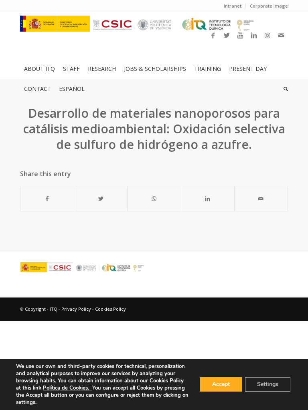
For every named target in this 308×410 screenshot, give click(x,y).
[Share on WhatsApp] (154, 198)
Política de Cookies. (67, 388)
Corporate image (269, 6)
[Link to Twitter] (227, 35)
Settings (267, 384)
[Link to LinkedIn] (254, 35)
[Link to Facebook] (213, 35)
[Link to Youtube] (240, 35)
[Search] (284, 89)
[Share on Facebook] (47, 198)
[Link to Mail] (281, 35)
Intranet (232, 6)
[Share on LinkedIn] (207, 198)
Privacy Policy (76, 309)
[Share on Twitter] (100, 198)
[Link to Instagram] (267, 35)
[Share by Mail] (261, 198)
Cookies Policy (110, 309)
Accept (221, 384)
